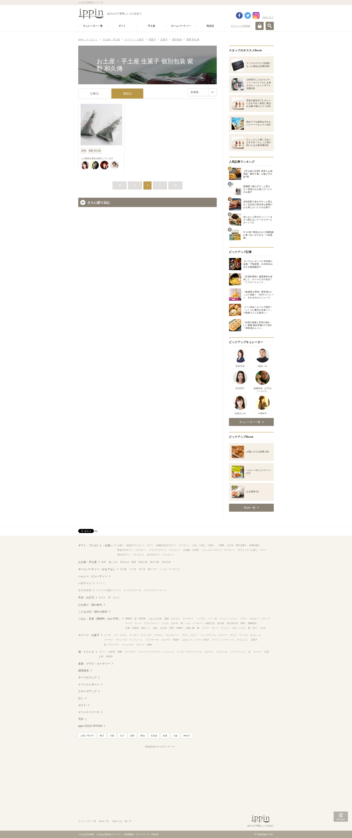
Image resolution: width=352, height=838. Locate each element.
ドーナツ (108, 639)
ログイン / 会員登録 (240, 26)
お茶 (101, 656)
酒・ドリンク (86, 651)
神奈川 (186, 735)
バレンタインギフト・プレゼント (218, 550)
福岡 (132, 735)
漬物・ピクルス (172, 618)
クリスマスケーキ (132, 590)
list (96, 531)
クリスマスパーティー (155, 590)
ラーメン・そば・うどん (233, 628)
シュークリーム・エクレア (213, 635)
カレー (214, 628)
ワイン (102, 651)
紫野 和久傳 (95, 150)
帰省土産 (143, 562)
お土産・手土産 (87, 562)
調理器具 (83, 670)
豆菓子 (254, 639)
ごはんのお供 (155, 618)
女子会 (142, 569)
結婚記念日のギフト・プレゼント (173, 545)
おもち (116, 597)
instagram (256, 15)
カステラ (165, 639)
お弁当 (163, 628)
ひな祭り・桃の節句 (90, 604)
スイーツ (100, 583)
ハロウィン (84, 583)
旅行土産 (154, 562)
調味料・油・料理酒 (135, 618)
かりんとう (242, 639)
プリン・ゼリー (190, 635)
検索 (270, 26)
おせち (102, 597)
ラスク (233, 635)
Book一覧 (104, 821)
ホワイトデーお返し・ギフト (252, 550)
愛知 (142, 735)
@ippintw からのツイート (160, 746)
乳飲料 (109, 656)
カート (259, 26)
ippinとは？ (268, 17)
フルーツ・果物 (144, 644)
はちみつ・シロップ (260, 618)
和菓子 (176, 639)
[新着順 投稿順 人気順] (202, 92)
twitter (247, 15)
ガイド (82, 705)
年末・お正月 (86, 597)
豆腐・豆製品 (132, 628)
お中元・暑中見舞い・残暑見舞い (244, 545)
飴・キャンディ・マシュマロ (118, 644)
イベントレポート (88, 684)
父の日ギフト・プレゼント (160, 554)
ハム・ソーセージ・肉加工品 (200, 623)
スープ (205, 628)
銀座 (165, 735)
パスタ (165, 623)
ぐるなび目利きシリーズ (108, 834)
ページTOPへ (341, 829)
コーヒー (257, 651)
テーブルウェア (87, 677)
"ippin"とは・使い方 (121, 821)
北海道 (154, 735)
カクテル (208, 651)
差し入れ (113, 562)
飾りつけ (152, 569)
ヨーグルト (188, 618)
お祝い (120, 545)
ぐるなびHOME (86, 834)
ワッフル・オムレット (250, 635)
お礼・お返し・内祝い (203, 545)
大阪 (175, 735)
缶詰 (155, 628)
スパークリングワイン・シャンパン (156, 651)
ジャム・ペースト (229, 618)
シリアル (200, 618)
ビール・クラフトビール (189, 651)
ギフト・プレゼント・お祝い (95, 545)
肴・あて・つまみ (257, 628)
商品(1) (127, 93)
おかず (174, 623)
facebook (239, 15)
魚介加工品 (232, 623)
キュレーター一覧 (87, 821)
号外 (81, 719)
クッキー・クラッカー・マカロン (146, 635)
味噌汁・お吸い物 (186, 628)
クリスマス (84, 590)
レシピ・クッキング (170, 569)
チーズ (128, 623)
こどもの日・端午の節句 (92, 611)
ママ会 (132, 569)
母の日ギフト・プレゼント (130, 554)
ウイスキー (130, 651)
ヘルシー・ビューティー (92, 576)
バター (243, 618)
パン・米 (212, 618)
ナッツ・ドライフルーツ (147, 623)
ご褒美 (221, 545)
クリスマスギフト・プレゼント (164, 550)
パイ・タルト (120, 635)
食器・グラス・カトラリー (94, 663)
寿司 (171, 628)
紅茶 (267, 651)
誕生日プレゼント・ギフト (140, 545)
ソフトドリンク (237, 651)
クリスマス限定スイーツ (108, 590)
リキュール (221, 651)
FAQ (153, 834)
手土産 (123, 569)
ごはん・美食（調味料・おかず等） (99, 618)
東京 (102, 735)
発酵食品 (252, 623)
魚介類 (220, 623)
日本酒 (111, 651)
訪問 (103, 562)
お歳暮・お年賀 (191, 550)
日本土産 (166, 562)
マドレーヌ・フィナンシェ (129, 639)
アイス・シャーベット (223, 639)
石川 (122, 735)
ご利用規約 (128, 834)
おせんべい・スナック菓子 (195, 639)
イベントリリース (88, 712)
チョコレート (172, 635)
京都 (112, 735)
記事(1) (94, 93)
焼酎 (120, 651)
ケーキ (107, 635)
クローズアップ (87, 691)
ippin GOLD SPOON (90, 725)
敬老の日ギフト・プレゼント (131, 550)
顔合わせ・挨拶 (128, 562)
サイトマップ (142, 834)
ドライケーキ (152, 639)
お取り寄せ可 (87, 735)
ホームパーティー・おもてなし (96, 569)
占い (81, 698)
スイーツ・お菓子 (88, 635)
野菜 (243, 623)
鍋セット (145, 628)
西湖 (83, 150)
